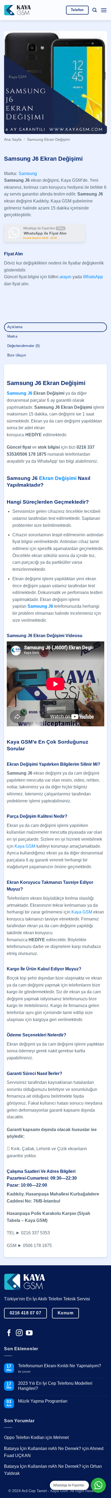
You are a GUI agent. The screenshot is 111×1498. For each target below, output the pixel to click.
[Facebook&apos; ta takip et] (9, 1333)
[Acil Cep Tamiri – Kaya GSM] (17, 10)
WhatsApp (93, 276)
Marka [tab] (12, 336)
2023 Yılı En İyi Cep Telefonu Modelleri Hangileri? (55, 1386)
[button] (94, 10)
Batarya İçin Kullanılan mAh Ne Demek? (42, 1448)
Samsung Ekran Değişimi (48, 140)
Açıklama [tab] (15, 327)
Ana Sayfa (13, 140)
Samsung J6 (19, 393)
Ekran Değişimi (58, 478)
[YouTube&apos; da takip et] (29, 1333)
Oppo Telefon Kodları (24, 1437)
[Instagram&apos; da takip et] (19, 1333)
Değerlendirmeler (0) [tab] (23, 346)
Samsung (28, 173)
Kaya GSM (25, 846)
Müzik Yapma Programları (42, 1401)
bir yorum (26, 1371)
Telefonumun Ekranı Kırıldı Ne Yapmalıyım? (59, 1365)
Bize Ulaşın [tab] (16, 355)
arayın (65, 276)
